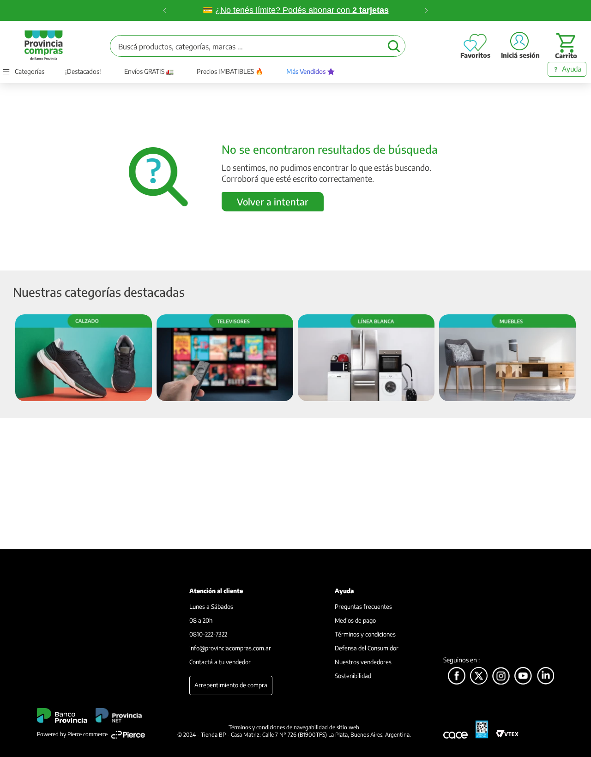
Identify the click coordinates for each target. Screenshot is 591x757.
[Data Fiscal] (481, 730)
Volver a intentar (272, 201)
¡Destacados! (83, 71)
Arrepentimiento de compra (230, 685)
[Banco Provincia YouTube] (523, 676)
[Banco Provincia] (479, 676)
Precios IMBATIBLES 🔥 (230, 71)
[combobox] (257, 46)
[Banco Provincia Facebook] (456, 676)
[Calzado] (83, 358)
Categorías (29, 71)
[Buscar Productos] (394, 46)
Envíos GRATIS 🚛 (149, 71)
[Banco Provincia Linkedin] (546, 676)
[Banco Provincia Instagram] (501, 676)
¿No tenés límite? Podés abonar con (302, 10)
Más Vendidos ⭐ (310, 71)
